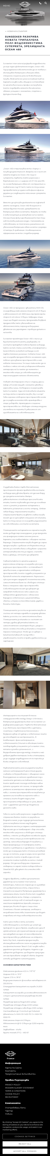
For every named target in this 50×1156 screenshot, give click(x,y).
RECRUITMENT (11, 1097)
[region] (25, 1135)
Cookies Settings (25, 1136)
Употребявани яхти (15, 1108)
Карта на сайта (13, 1068)
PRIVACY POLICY (12, 1085)
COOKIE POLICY (12, 1094)
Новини (8, 1114)
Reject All (25, 1144)
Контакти (10, 1071)
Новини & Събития (17, 31)
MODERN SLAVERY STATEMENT (19, 1088)
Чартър (9, 1111)
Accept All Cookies (25, 1151)
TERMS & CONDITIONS (15, 1091)
